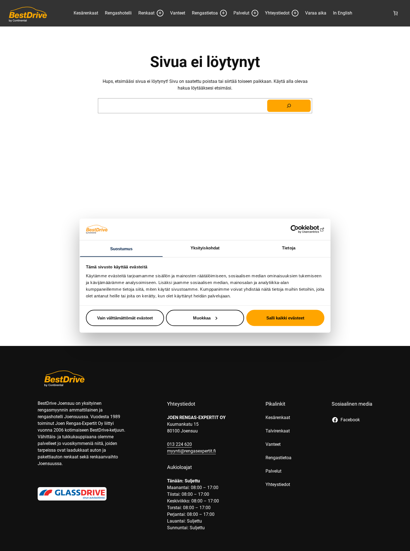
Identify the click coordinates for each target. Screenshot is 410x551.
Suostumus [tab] (121, 248)
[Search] (289, 106)
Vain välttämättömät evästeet (125, 317)
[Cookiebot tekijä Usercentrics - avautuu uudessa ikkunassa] (300, 229)
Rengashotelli (118, 13)
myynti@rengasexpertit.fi (191, 451)
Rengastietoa (205, 13)
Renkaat (146, 13)
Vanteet (177, 13)
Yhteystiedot (277, 13)
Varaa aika (315, 13)
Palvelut (241, 13)
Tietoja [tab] (288, 247)
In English (342, 13)
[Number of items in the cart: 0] (395, 13)
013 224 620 (179, 444)
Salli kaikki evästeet (285, 317)
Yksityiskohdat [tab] (205, 247)
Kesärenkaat (86, 13)
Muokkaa (202, 317)
